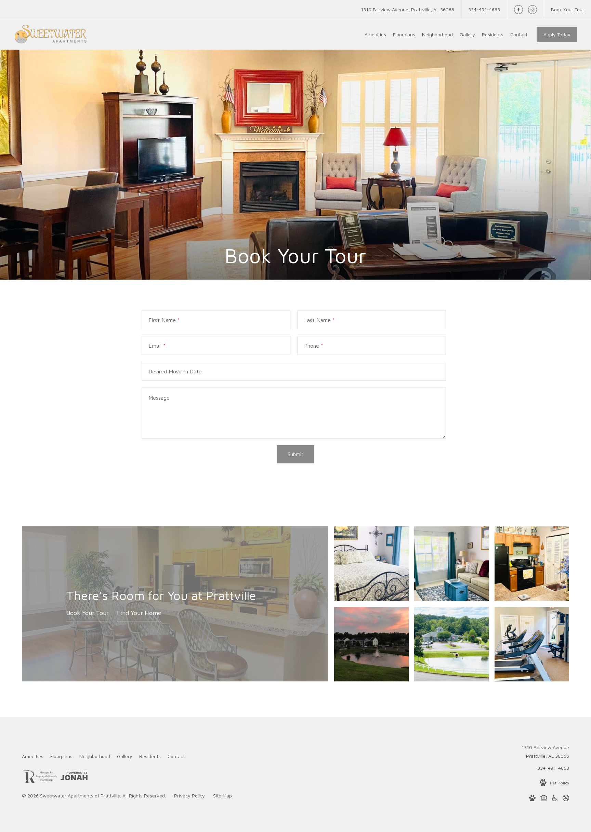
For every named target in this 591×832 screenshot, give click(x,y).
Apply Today (556, 34)
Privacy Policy (189, 795)
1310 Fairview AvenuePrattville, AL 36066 (545, 751)
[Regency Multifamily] (39, 777)
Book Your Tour (87, 613)
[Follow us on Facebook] (518, 9)
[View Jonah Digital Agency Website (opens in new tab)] (74, 777)
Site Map (222, 795)
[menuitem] (375, 34)
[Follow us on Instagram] (532, 9)
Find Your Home (139, 613)
